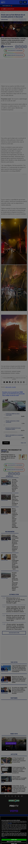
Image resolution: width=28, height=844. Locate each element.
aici (9, 827)
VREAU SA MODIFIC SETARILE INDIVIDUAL (14, 841)
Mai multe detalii (10, 823)
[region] (14, 830)
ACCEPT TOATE (14, 839)
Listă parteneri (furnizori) (4, 837)
